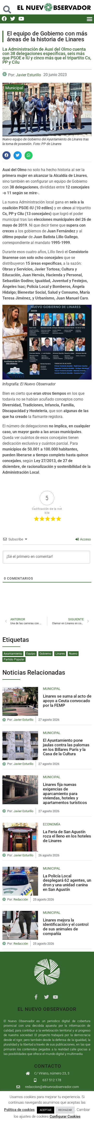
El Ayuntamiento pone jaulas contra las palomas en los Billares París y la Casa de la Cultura (66, 747)
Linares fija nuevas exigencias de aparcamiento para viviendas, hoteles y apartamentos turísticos (65, 793)
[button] (7, 7)
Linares (60, 653)
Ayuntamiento (13, 653)
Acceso (85, 539)
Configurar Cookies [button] (65, 1116)
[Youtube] (21, 19)
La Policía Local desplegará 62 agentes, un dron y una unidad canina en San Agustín (67, 882)
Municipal (14, 87)
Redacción (20, 899)
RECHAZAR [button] (65, 1110)
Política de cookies (19, 1110)
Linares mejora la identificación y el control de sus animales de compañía (65, 927)
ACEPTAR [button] (45, 1110)
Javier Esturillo (28, 75)
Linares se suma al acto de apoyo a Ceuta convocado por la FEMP (67, 700)
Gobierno (45, 653)
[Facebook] (4, 19)
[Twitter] (13, 19)
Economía (51, 824)
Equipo (30, 653)
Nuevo (73, 653)
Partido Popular (14, 659)
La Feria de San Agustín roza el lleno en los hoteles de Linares (67, 836)
